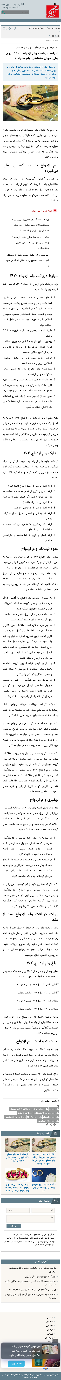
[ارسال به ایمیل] (4, 29)
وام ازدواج (54, 1109)
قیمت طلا (49, 40)
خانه (56, 40)
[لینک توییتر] (51, 1125)
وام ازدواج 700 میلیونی (48, 1121)
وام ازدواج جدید (25, 1113)
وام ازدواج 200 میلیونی (20, 1109)
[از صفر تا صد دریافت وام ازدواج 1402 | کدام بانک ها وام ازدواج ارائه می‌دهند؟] (17, 1175)
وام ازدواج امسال (51, 1117)
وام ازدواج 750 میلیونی (15, 1117)
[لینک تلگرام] (55, 1125)
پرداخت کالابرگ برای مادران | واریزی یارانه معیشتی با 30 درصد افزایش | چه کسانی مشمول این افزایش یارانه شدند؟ (30, 225)
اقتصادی (49, 1321)
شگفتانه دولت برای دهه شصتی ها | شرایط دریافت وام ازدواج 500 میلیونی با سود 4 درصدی (43, 1159)
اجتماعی (49, 1325)
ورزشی (50, 1333)
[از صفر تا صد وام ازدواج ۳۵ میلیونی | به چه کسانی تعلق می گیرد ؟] (17, 1145)
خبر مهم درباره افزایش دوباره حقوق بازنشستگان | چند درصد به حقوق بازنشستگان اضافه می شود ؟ (27, 260)
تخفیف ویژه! (16, 1364)
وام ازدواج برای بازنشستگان (46, 1113)
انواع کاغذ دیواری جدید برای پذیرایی (40, 1276)
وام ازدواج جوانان (40, 1109)
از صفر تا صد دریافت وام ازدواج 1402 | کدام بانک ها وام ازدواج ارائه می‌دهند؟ (17, 1187)
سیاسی (50, 1317)
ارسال (13, 1225)
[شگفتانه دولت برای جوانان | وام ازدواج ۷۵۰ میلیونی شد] (44, 1175)
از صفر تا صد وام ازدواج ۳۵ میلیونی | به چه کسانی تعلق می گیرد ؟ (17, 1157)
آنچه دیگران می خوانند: (41, 211)
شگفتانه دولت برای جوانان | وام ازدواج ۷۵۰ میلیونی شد (43, 1187)
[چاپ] (9, 29)
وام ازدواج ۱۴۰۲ (34, 1117)
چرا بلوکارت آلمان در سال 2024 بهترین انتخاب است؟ (32, 1290)
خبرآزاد (32, 1374)
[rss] (18, 8)
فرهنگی (50, 1329)
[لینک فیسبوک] (48, 1125)
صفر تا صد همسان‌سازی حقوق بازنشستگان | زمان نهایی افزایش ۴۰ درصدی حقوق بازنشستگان (29, 243)
